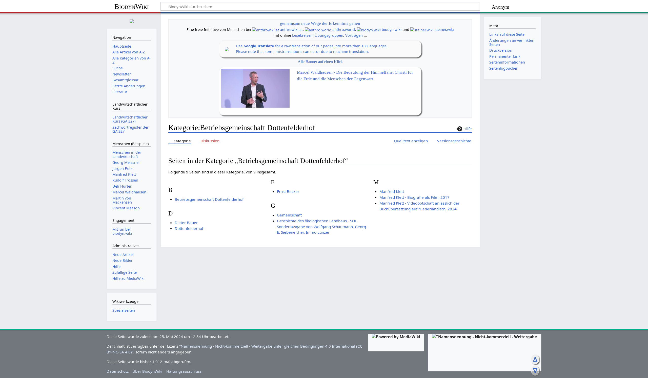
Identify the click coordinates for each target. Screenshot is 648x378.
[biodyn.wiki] (369, 29)
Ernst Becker (288, 191)
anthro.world (343, 29)
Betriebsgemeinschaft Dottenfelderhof (209, 199)
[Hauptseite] (132, 20)
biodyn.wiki (391, 29)
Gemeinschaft (289, 214)
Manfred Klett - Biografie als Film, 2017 (414, 197)
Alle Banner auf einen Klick (320, 61)
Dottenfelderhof (189, 228)
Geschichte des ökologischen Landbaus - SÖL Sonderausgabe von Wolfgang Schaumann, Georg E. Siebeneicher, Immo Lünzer (321, 226)
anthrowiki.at (291, 29)
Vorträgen (354, 35)
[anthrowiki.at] (265, 29)
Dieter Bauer (186, 222)
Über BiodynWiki (147, 371)
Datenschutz (118, 371)
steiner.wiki (444, 29)
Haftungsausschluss (183, 371)
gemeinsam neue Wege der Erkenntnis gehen (320, 23)
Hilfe (467, 128)
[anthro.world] (318, 29)
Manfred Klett (391, 191)
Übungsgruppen (329, 35)
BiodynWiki (131, 6)
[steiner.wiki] (422, 29)
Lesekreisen (302, 35)
